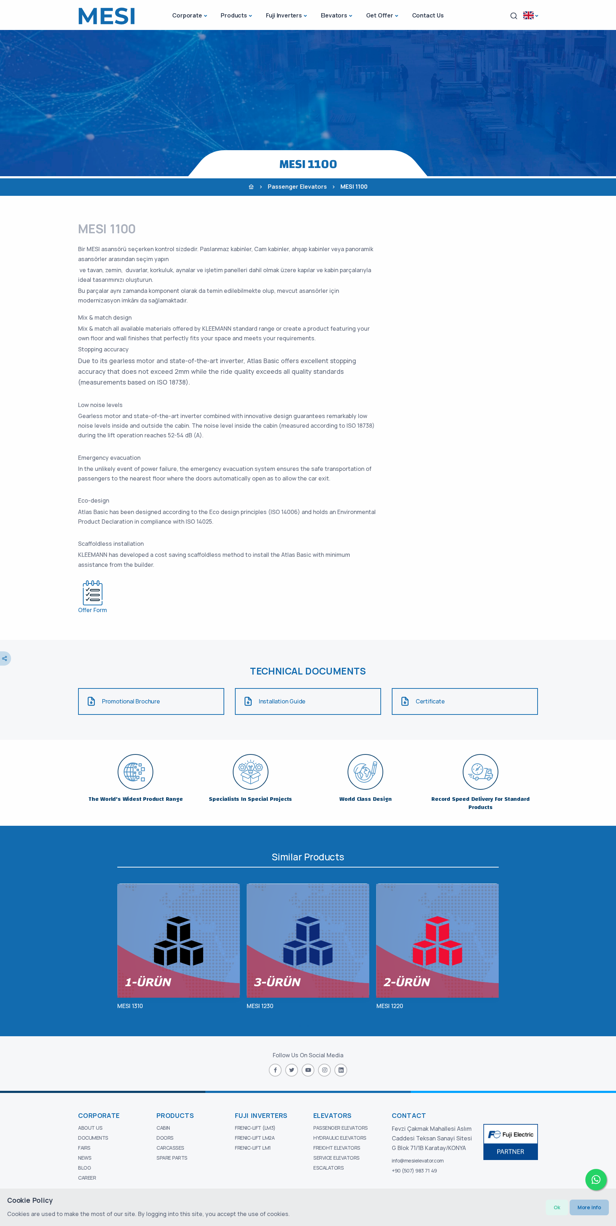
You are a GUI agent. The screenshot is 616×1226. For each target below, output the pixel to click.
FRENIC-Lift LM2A (254, 1137)
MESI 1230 (260, 1006)
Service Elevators (336, 1157)
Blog (84, 1167)
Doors (165, 1137)
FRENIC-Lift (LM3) (255, 1127)
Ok (557, 1207)
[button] (514, 15)
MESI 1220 (389, 1006)
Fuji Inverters (284, 15)
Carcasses (170, 1147)
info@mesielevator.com (418, 1160)
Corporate (187, 15)
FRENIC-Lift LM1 (253, 1147)
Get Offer (379, 15)
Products (234, 15)
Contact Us (428, 15)
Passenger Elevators (297, 186)
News (84, 1157)
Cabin (163, 1127)
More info (589, 1207)
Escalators (328, 1167)
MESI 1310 (130, 1006)
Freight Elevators (336, 1147)
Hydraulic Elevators (339, 1137)
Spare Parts (172, 1157)
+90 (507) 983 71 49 (414, 1170)
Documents (93, 1137)
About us (90, 1127)
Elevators (334, 15)
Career (87, 1177)
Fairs (84, 1147)
